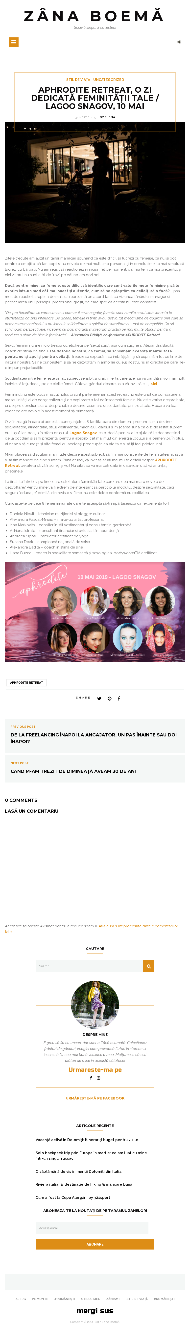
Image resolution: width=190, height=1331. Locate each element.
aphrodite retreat (26, 682)
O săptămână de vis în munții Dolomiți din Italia (78, 1171)
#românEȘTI (64, 1299)
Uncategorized (108, 80)
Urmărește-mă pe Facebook (95, 1098)
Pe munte (40, 1299)
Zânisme (113, 1299)
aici (153, 384)
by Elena (107, 117)
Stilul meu (90, 1299)
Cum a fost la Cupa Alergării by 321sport (73, 1197)
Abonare (95, 1244)
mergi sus (95, 1310)
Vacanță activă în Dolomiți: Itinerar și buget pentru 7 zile (87, 1140)
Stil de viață (78, 80)
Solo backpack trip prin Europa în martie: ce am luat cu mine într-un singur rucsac (91, 1156)
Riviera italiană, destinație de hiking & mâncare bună (84, 1184)
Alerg (21, 1299)
